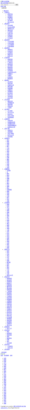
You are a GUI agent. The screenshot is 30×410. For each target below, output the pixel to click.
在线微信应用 (11, 122)
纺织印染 (9, 312)
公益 (8, 273)
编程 (8, 180)
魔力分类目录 (17, 406)
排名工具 (10, 94)
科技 (8, 268)
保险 (8, 215)
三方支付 (10, 38)
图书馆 (8, 262)
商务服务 (9, 293)
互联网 (8, 170)
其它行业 (9, 325)
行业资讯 (10, 346)
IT (7, 172)
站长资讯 (7, 344)
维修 (8, 247)
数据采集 (10, 67)
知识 (8, 252)
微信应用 (7, 40)
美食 (8, 226)
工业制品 (9, 296)
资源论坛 (10, 130)
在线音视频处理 (11, 125)
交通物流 (9, 301)
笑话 (8, 149)
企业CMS (10, 33)
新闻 (8, 154)
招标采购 (9, 335)
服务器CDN (10, 28)
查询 (8, 239)
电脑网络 (7, 169)
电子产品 (9, 314)
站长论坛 (10, 114)
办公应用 (7, 99)
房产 (8, 217)
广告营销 (9, 291)
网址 (8, 188)
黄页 (8, 331)
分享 (8, 196)
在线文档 (10, 120)
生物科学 (9, 323)
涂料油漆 (9, 320)
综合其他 (7, 330)
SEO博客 (10, 111)
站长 (8, 185)
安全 (8, 199)
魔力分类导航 (4, 3)
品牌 (8, 238)
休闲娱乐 (7, 138)
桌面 (8, 194)
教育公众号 (10, 275)
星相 (8, 151)
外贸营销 (10, 70)
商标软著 (10, 64)
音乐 (8, 140)
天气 (8, 207)
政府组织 (9, 333)
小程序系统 (10, 43)
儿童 (8, 230)
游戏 (8, 143)
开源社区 (10, 35)
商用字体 (10, 14)
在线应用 (7, 119)
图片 (8, 146)
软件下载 (7, 128)
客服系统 (10, 69)
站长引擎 (10, 98)
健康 (8, 225)
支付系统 (10, 65)
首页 (2, 355)
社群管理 (10, 51)
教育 (8, 251)
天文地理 (9, 343)
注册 (4, 6)
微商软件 (10, 49)
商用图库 (10, 17)
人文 (8, 270)
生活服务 (7, 202)
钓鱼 (8, 165)
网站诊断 (10, 86)
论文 (8, 257)
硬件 (8, 173)
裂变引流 (10, 54)
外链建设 (10, 91)
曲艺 (8, 265)
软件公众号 (10, 135)
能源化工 (9, 283)
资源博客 (10, 132)
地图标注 (10, 73)
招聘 (8, 241)
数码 (8, 175)
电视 (8, 220)
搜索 (8, 186)
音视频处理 (10, 102)
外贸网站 (10, 36)
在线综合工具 (11, 127)
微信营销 (7, 48)
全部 (5, 358)
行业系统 (10, 31)
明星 (8, 161)
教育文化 (7, 249)
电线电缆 (9, 278)
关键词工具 (10, 85)
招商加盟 (9, 289)
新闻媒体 (7, 326)
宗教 (8, 272)
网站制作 (7, 23)
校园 (8, 260)
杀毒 (8, 201)
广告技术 (10, 62)
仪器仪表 (9, 304)
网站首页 (6, 11)
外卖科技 (10, 77)
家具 (8, 244)
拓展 (8, 164)
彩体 (8, 205)
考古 (8, 341)
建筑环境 (9, 286)
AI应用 (9, 107)
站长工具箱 (10, 115)
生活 (8, 236)
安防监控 (9, 310)
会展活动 (9, 294)
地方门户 (9, 328)
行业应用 (7, 57)
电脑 (8, 178)
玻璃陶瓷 (9, 322)
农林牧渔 (9, 281)
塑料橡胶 (9, 318)
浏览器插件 (10, 117)
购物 (8, 204)
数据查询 (10, 78)
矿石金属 (9, 317)
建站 (8, 183)
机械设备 (9, 285)
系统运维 (10, 106)
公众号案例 (10, 44)
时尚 (8, 233)
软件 (8, 176)
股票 (8, 210)
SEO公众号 (10, 112)
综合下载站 (10, 133)
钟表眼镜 (9, 299)
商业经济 (7, 276)
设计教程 (10, 20)
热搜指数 (10, 88)
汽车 (8, 218)
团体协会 (9, 338)
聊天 (8, 197)
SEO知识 (6, 109)
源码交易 (10, 30)
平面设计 (7, 12)
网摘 (8, 191)
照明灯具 (9, 307)
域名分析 (10, 83)
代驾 (8, 246)
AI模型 (9, 75)
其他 (8, 336)
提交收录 (7, 349)
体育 (8, 156)
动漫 (8, 144)
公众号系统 (10, 41)
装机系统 (10, 104)
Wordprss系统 (11, 27)
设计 (8, 181)
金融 (8, 212)
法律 (8, 243)
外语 (8, 254)
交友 (8, 152)
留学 (8, 264)
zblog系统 (10, 25)
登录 (2, 6)
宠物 (8, 228)
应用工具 (10, 56)
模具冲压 (9, 315)
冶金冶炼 (9, 306)
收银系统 (10, 59)
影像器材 (9, 302)
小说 (8, 148)
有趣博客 (9, 189)
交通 (8, 209)
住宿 (8, 167)
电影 (8, 141)
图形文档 (10, 101)
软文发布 (10, 93)
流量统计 (10, 90)
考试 (8, 256)
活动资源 (10, 96)
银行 (8, 214)
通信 (8, 223)
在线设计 (10, 15)
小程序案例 (10, 46)
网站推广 (7, 80)
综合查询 (10, 82)
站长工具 (10, 347)
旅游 (8, 235)
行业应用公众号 (11, 72)
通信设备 (9, 288)
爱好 (8, 267)
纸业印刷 (9, 297)
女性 (8, 231)
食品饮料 (9, 280)
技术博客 (10, 136)
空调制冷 (9, 309)
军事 (8, 157)
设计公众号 (10, 22)
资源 (8, 193)
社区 (8, 162)
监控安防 (10, 61)
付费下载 (10, 19)
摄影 (8, 159)
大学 (8, 259)
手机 (8, 222)
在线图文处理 (11, 123)
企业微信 (10, 52)
